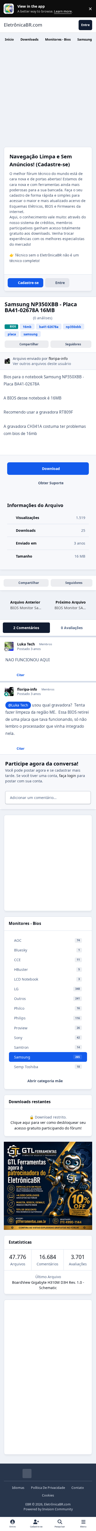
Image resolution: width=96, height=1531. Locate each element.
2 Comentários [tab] (26, 627)
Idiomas (18, 1488)
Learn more (10, 8)
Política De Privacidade (48, 1488)
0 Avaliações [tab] (72, 627)
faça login (67, 775)
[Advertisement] (48, 96)
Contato (77, 1488)
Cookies (48, 1495)
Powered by (48, 1509)
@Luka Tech (18, 705)
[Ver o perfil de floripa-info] (7, 361)
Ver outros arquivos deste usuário (42, 363)
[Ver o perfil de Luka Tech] (9, 646)
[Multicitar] (5, 675)
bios (13, 326)
